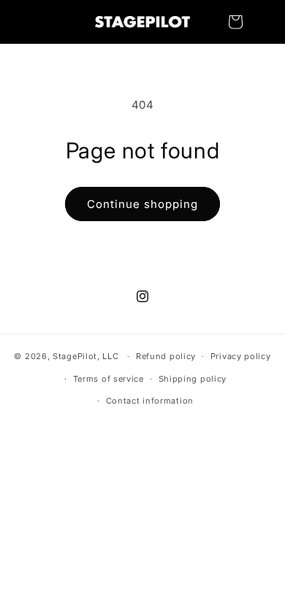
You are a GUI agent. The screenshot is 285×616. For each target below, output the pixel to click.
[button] (235, 22)
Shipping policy (193, 379)
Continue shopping (142, 204)
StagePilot (75, 356)
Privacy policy (240, 356)
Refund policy (166, 356)
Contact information (150, 401)
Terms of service (108, 379)
